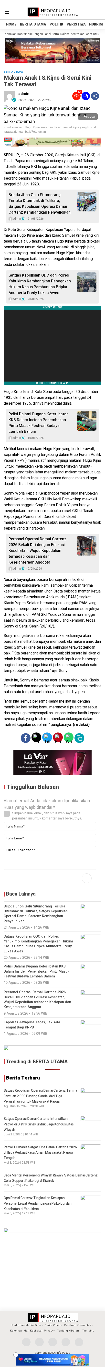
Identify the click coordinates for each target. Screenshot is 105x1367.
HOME (11, 24)
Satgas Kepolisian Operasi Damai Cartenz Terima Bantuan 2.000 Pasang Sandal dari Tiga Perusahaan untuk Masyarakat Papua (40, 1096)
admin (23, 94)
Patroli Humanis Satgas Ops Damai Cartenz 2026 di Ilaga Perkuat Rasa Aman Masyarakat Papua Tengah (40, 1153)
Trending (88, 1330)
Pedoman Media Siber (26, 1325)
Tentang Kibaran (68, 1330)
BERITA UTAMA (33, 24)
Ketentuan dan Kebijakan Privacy (31, 1330)
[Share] (95, 96)
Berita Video (53, 1325)
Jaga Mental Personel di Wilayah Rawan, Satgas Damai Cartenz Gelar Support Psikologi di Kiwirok (51, 1178)
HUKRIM (96, 24)
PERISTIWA (76, 24)
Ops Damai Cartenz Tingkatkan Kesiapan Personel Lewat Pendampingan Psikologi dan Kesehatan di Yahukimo (38, 1203)
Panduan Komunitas (77, 1325)
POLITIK (56, 24)
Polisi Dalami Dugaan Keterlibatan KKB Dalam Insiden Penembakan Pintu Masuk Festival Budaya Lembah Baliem (39, 423)
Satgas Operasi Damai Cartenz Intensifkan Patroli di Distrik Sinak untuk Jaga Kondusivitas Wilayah (39, 1124)
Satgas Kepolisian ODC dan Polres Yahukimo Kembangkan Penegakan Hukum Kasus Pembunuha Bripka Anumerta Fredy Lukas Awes (40, 284)
